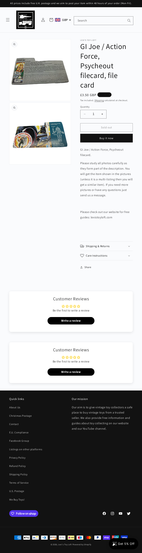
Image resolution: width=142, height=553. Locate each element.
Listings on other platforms (25, 449)
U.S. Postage (16, 491)
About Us (14, 407)
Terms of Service (19, 482)
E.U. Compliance (19, 432)
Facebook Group (19, 440)
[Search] (129, 21)
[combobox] (103, 21)
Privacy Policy (17, 457)
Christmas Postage (20, 415)
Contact (14, 424)
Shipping (99, 100)
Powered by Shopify (82, 544)
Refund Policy (17, 466)
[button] (8, 20)
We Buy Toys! (17, 499)
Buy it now (106, 138)
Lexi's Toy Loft (65, 544)
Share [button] (87, 267)
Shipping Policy (18, 474)
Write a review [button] (71, 321)
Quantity (84, 106)
